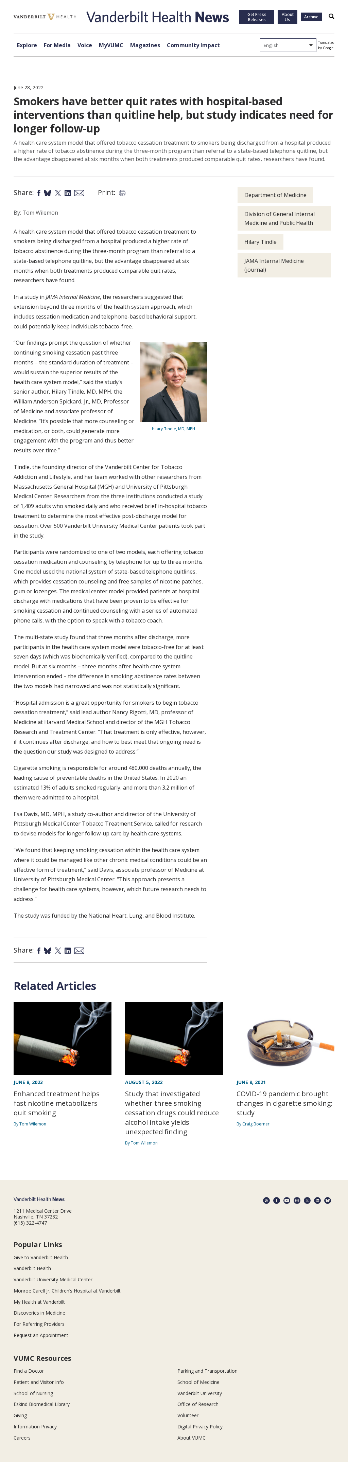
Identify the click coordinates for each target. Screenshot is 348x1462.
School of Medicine (198, 1382)
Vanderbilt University (199, 1393)
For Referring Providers (39, 1324)
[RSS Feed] (266, 1200)
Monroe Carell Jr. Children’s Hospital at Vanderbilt (67, 1290)
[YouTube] (286, 1200)
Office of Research (198, 1404)
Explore (27, 45)
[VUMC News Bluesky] (327, 1200)
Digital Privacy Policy (200, 1426)
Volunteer (187, 1415)
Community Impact (193, 45)
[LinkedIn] (317, 1200)
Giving (20, 1415)
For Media (57, 45)
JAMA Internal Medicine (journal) (274, 265)
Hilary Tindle (260, 242)
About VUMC (191, 1437)
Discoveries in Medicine (39, 1313)
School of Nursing (33, 1393)
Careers (22, 1437)
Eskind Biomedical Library (42, 1404)
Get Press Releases (256, 17)
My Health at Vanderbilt (39, 1302)
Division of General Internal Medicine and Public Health (279, 218)
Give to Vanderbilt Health (41, 1257)
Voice (84, 45)
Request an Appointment (41, 1335)
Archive (311, 17)
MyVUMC (111, 45)
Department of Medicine (275, 195)
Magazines (145, 45)
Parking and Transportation (207, 1371)
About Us (288, 17)
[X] (307, 1200)
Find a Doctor (29, 1371)
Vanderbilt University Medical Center (53, 1279)
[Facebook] (276, 1200)
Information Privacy (35, 1426)
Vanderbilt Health (32, 1268)
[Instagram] (297, 1200)
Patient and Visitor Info (39, 1382)
